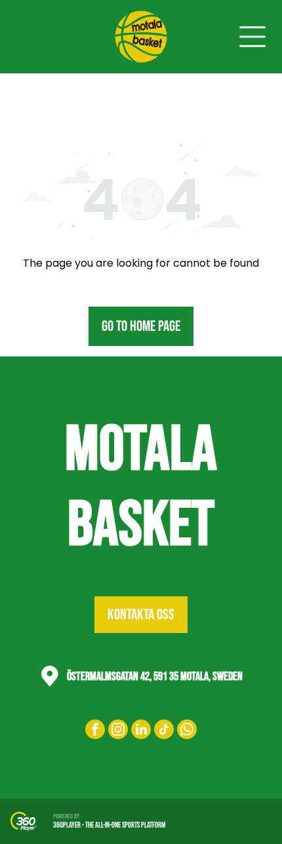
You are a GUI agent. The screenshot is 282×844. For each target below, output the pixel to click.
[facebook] (95, 730)
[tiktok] (164, 730)
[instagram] (118, 730)
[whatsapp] (187, 730)
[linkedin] (141, 730)
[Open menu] (252, 36)
